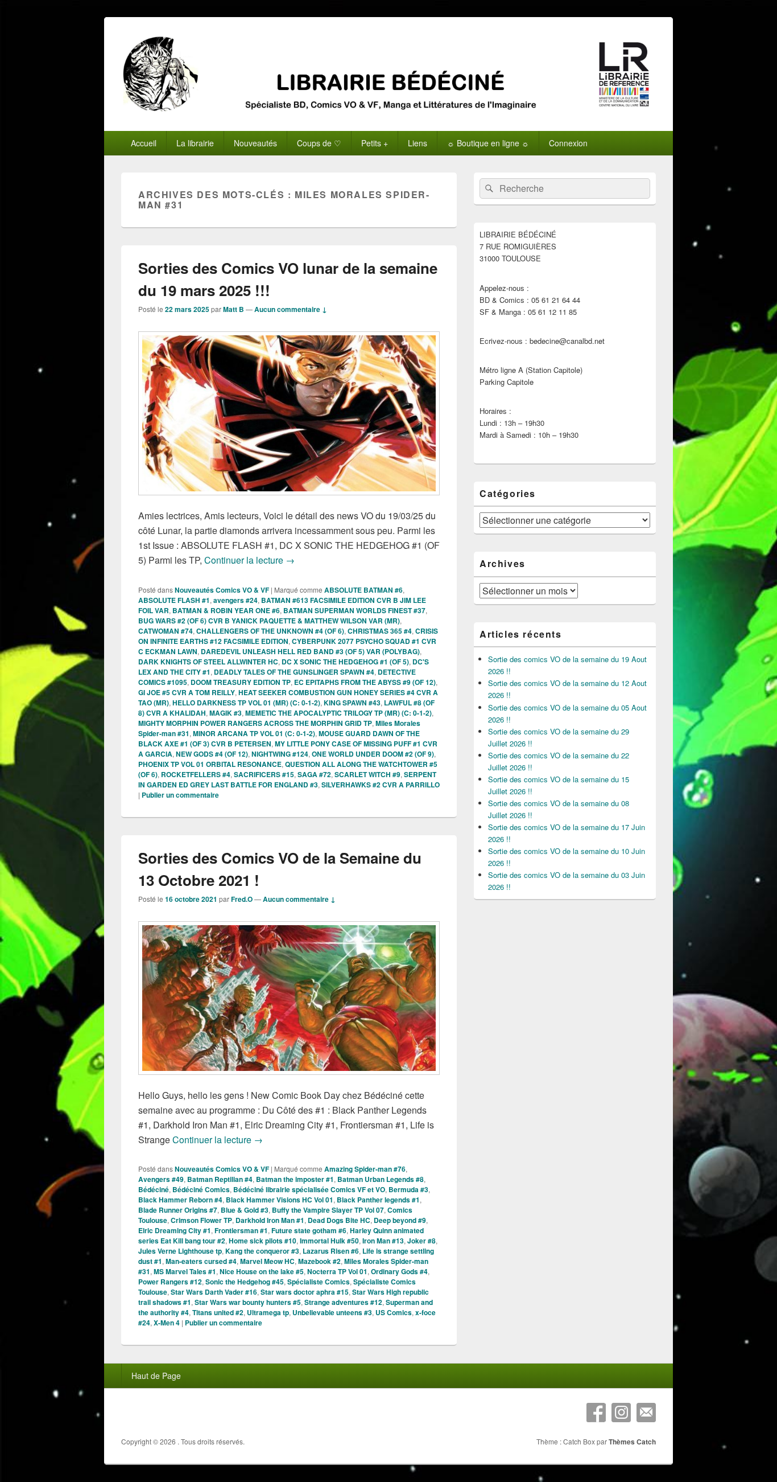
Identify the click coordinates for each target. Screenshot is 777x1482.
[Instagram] (621, 1412)
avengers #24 (235, 600)
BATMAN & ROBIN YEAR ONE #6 (226, 610)
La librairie (195, 143)
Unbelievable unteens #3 (332, 1312)
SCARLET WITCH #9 (367, 774)
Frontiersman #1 (241, 1230)
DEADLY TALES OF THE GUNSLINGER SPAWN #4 (294, 672)
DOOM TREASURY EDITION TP (241, 682)
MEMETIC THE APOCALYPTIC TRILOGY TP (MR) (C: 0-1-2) (338, 713)
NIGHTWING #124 (279, 754)
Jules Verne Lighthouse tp (180, 1251)
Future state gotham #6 (308, 1230)
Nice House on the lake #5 (262, 1271)
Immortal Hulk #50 (329, 1240)
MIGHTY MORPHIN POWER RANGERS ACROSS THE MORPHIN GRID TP (255, 723)
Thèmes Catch (632, 1441)
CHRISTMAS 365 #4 (380, 631)
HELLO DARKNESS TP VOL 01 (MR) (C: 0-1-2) (246, 702)
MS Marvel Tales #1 (185, 1271)
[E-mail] (646, 1412)
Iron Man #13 (383, 1240)
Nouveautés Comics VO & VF (222, 590)
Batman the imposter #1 (295, 1179)
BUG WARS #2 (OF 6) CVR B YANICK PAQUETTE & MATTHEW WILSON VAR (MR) (269, 620)
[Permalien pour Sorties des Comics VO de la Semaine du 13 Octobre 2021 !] (289, 1080)
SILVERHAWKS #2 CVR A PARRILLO (380, 784)
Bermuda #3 (408, 1189)
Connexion (568, 143)
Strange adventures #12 (343, 1302)
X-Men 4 (167, 1322)
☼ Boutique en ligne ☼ (488, 143)
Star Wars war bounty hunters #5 (248, 1302)
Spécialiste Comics (318, 1281)
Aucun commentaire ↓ (290, 309)
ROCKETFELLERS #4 (195, 774)
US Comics (393, 1312)
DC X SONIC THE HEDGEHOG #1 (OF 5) (345, 661)
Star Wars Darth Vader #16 (214, 1292)
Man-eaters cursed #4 (201, 1261)
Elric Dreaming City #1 (174, 1230)
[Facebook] (596, 1412)
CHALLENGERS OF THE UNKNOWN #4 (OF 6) (270, 631)
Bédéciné (153, 1189)
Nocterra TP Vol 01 (337, 1271)
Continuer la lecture (249, 559)
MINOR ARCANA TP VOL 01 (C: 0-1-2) (254, 733)
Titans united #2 (217, 1312)
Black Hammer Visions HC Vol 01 (279, 1199)
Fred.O (242, 899)
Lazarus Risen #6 (331, 1251)
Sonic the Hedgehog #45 (244, 1281)
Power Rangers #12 (170, 1281)
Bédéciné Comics (201, 1189)
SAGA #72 (314, 774)
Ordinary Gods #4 (399, 1271)
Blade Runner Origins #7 (177, 1210)
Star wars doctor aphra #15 (305, 1292)
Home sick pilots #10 (262, 1240)
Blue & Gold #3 (244, 1210)
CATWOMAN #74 (165, 631)
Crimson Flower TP (201, 1220)
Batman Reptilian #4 (220, 1179)
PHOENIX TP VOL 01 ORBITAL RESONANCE (210, 764)
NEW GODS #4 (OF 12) (212, 754)
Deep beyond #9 (400, 1220)
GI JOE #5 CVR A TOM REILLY (186, 692)
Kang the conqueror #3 (262, 1251)
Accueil (143, 143)
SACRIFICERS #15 (264, 774)
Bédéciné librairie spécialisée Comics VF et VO (309, 1189)
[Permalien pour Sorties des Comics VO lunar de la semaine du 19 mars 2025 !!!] (289, 500)
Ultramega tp (268, 1312)
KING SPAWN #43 (352, 702)
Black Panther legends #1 (378, 1199)
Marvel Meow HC (267, 1261)
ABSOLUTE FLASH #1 (174, 600)
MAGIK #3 (225, 713)
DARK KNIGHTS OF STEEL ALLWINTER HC (208, 661)
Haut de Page (156, 1375)
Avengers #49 (161, 1179)
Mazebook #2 (319, 1261)
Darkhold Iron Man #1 (269, 1220)
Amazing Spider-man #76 (365, 1169)
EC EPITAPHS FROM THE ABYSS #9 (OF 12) (365, 682)
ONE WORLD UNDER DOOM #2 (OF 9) (373, 754)
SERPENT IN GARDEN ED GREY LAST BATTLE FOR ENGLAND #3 (287, 779)
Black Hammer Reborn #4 (180, 1199)
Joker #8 (421, 1240)
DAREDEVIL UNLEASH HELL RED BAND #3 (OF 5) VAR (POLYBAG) (310, 651)
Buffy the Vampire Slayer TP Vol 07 (328, 1210)
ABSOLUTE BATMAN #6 (363, 590)
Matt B (233, 309)
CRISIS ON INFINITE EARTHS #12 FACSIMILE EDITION (288, 636)
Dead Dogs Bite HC (339, 1220)
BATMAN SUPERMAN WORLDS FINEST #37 (354, 610)
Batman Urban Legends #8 (380, 1179)
